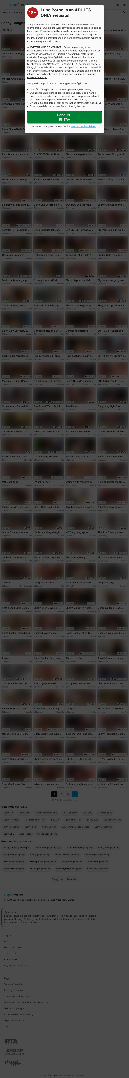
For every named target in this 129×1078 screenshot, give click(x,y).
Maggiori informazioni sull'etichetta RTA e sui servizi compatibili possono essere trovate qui (63, 74)
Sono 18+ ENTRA (64, 117)
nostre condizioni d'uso (83, 126)
